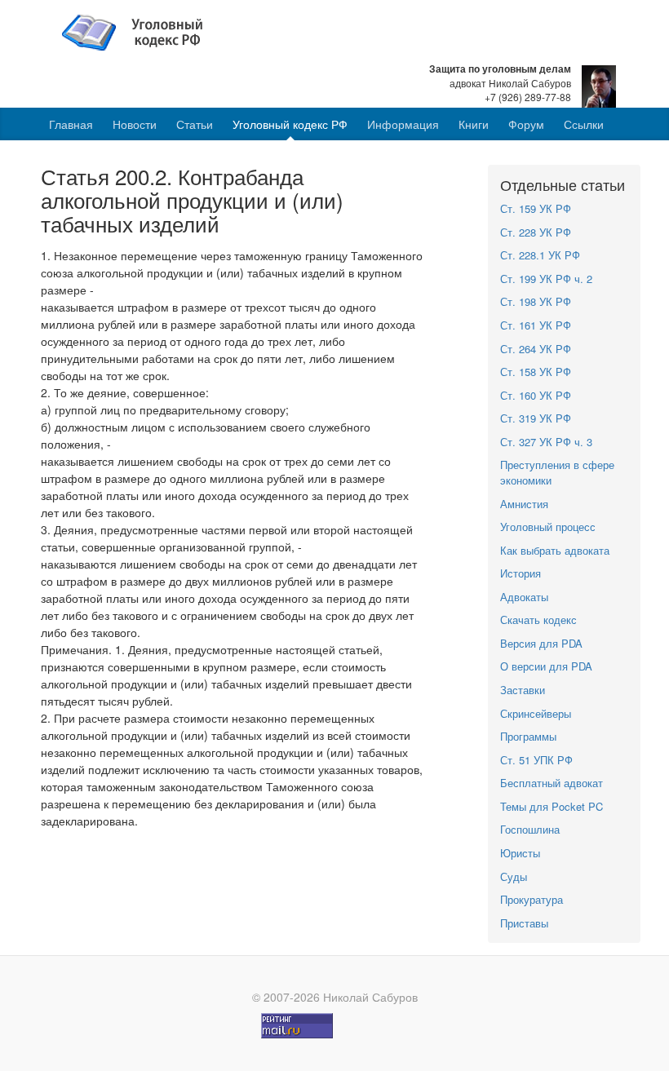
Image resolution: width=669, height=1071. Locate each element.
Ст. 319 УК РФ (535, 418)
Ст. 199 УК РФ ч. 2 (546, 278)
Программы (528, 736)
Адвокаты (524, 596)
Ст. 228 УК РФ (535, 232)
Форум (526, 124)
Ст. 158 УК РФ (535, 371)
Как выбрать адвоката (554, 550)
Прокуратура (531, 899)
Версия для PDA (541, 643)
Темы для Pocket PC (551, 806)
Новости (135, 124)
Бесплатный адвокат (551, 782)
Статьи (194, 124)
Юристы (520, 853)
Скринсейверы (535, 713)
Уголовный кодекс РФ (290, 124)
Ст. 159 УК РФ (535, 208)
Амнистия (524, 503)
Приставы (524, 923)
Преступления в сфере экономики (557, 472)
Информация (403, 124)
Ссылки (584, 124)
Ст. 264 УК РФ (535, 348)
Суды (513, 876)
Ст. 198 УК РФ (535, 301)
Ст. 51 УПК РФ (536, 760)
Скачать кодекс (538, 619)
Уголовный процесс (548, 526)
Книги (474, 124)
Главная (71, 124)
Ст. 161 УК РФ (535, 325)
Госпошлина (530, 829)
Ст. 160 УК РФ (535, 395)
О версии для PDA (546, 666)
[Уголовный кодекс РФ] (140, 31)
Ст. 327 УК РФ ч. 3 (546, 441)
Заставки (522, 689)
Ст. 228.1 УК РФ (540, 255)
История (520, 573)
